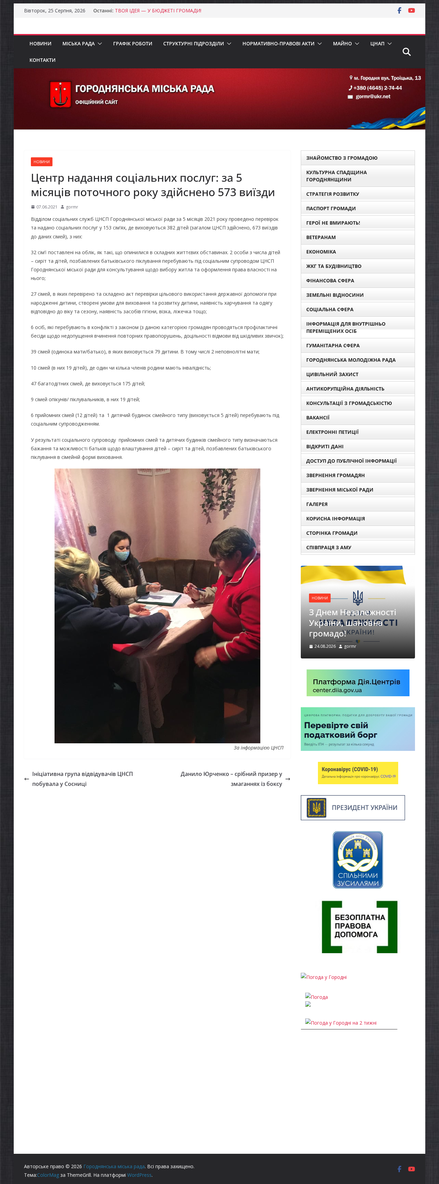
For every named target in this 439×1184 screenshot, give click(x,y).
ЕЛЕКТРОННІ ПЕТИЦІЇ (332, 432)
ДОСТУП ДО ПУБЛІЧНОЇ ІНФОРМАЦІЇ (351, 461)
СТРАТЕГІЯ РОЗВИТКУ (332, 194)
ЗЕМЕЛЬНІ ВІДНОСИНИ (335, 295)
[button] (98, 43)
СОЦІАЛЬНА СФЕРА (330, 309)
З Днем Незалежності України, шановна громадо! (352, 622)
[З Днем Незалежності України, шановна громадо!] (358, 570)
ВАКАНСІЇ (318, 417)
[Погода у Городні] (324, 977)
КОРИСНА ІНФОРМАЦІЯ (335, 518)
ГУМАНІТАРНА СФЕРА (333, 345)
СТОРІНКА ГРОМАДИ (332, 533)
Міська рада (78, 43)
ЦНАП (377, 43)
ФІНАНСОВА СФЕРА (330, 280)
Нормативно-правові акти (278, 43)
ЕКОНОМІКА (321, 251)
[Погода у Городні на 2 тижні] (341, 1022)
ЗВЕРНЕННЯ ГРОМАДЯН (335, 475)
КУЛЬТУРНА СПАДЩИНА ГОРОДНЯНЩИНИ (336, 176)
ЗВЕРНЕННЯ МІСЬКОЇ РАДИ (339, 489)
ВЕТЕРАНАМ (321, 237)
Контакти (42, 60)
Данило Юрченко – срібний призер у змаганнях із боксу (231, 779)
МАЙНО (342, 43)
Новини (40, 43)
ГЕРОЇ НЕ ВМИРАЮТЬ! (333, 222)
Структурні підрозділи (193, 43)
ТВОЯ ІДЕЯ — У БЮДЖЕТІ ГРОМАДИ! (158, 10)
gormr (72, 207)
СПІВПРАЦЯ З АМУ (328, 547)
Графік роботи (132, 43)
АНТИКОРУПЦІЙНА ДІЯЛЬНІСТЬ (345, 388)
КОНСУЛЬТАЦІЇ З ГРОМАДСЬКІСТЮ (349, 403)
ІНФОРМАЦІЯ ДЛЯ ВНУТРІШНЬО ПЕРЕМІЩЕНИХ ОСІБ (345, 327)
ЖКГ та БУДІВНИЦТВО (333, 266)
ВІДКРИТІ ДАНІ (325, 446)
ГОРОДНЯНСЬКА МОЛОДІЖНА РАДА (351, 360)
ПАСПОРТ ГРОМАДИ (331, 208)
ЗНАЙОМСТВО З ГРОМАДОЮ (342, 158)
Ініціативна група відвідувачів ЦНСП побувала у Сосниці (82, 779)
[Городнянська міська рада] (219, 73)
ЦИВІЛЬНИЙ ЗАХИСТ (332, 374)
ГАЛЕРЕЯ (317, 504)
